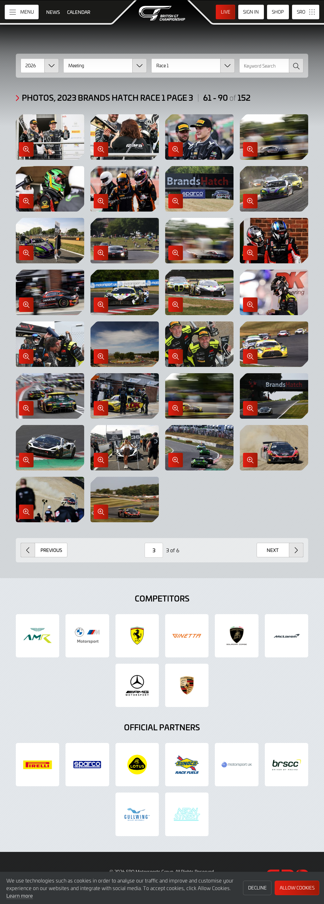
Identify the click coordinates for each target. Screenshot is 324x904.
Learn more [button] (19, 895)
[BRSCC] (286, 764)
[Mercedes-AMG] (137, 685)
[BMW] (87, 635)
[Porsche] (187, 685)
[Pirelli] (37, 764)
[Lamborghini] (236, 635)
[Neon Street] (187, 814)
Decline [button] (257, 888)
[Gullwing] (137, 814)
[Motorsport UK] (236, 764)
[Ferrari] (137, 635)
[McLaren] (286, 635)
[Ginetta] (187, 635)
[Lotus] (137, 764)
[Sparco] (87, 764)
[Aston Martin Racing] (37, 635)
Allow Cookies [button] (297, 888)
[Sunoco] (187, 764)
